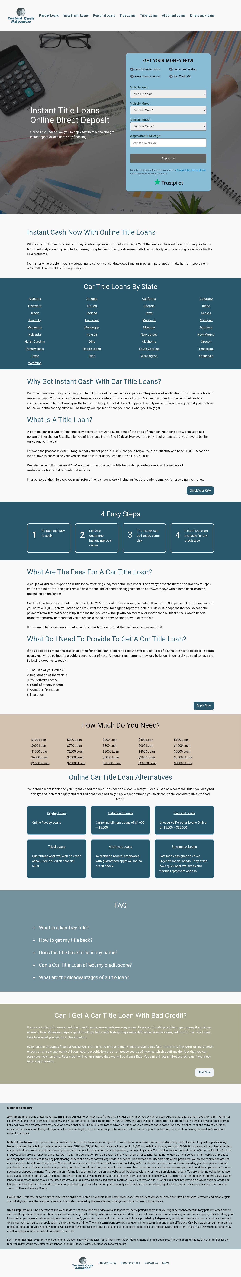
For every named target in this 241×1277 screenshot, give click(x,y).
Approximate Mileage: (145, 136)
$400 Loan (145, 740)
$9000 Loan (146, 757)
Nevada (92, 334)
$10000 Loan (183, 757)
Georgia (149, 306)
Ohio (92, 341)
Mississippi (91, 327)
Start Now (204, 1072)
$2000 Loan (75, 751)
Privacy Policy (183, 170)
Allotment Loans (120, 847)
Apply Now (204, 705)
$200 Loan (74, 740)
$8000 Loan (111, 757)
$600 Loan (38, 745)
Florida (92, 306)
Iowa (149, 313)
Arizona (91, 299)
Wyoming (35, 363)
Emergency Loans (184, 847)
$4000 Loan (146, 751)
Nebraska (34, 334)
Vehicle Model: (140, 120)
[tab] (120, 928)
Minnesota (34, 327)
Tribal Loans (56, 847)
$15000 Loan (40, 763)
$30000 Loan (147, 763)
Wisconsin (206, 356)
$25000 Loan (112, 763)
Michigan (206, 320)
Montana (206, 327)
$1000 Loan (182, 745)
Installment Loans (120, 813)
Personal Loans (184, 813)
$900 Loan (145, 745)
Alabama (35, 299)
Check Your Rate (200, 490)
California (149, 299)
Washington (149, 356)
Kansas (206, 313)
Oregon (206, 341)
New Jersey (149, 334)
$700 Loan (74, 745)
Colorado (206, 299)
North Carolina (35, 341)
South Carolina (149, 349)
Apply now (168, 158)
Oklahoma (149, 341)
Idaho (206, 306)
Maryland (149, 320)
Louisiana (92, 320)
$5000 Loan (182, 751)
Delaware (34, 306)
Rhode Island (92, 349)
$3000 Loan (111, 751)
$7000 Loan (75, 757)
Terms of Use (199, 170)
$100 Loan (38, 740)
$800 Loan (110, 745)
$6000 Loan (39, 757)
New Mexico (206, 334)
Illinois (35, 313)
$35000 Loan (183, 763)
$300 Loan (110, 740)
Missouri (149, 327)
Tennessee (206, 349)
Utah (92, 356)
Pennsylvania (35, 349)
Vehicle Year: (139, 87)
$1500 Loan (39, 751)
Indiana (92, 313)
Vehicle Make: (140, 103)
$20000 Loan (76, 763)
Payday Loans (56, 813)
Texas (35, 356)
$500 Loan (181, 740)
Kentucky (34, 320)
